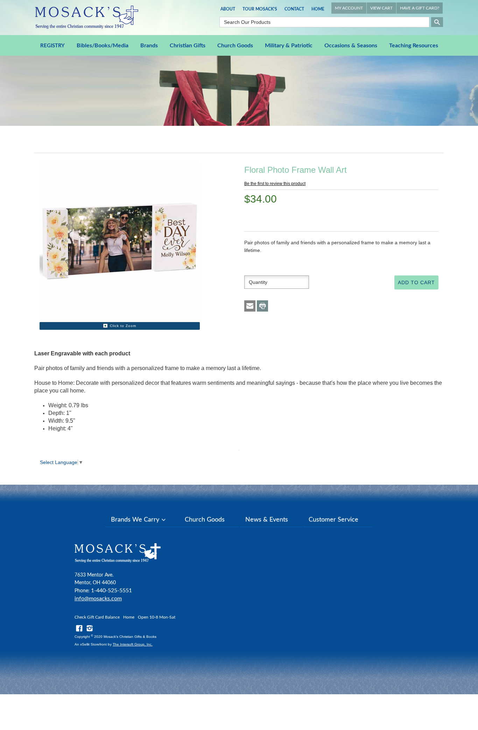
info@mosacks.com (98, 598)
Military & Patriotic (288, 45)
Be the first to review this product (274, 183)
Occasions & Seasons (350, 45)
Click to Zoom (123, 326)
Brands (149, 45)
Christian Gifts (187, 45)
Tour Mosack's (259, 9)
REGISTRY (52, 45)
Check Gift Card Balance (97, 617)
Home (317, 9)
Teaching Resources (413, 45)
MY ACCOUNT (349, 8)
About (227, 9)
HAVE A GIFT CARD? (419, 8)
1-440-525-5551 (111, 590)
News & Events (266, 520)
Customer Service (333, 520)
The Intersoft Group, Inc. (133, 644)
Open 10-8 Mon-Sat (156, 617)
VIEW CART (381, 8)
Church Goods (235, 45)
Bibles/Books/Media (102, 45)
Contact (294, 9)
